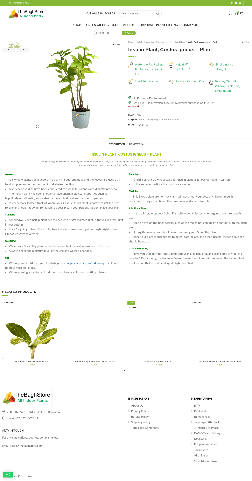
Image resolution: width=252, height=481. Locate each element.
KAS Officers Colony (207, 433)
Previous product (242, 42)
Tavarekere (201, 450)
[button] (8, 474)
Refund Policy (140, 416)
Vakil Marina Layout (206, 461)
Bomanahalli (202, 416)
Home (130, 42)
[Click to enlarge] (37, 126)
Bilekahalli (200, 411)
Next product (248, 42)
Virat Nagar (201, 455)
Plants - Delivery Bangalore (151, 120)
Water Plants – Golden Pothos (157, 361)
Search (157, 13)
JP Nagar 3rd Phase (206, 427)
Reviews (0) (136, 144)
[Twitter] (139, 125)
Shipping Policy (140, 422)
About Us (137, 405)
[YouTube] (236, 3)
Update (129, 33)
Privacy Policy (140, 411)
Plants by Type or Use (145, 42)
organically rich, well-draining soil (88, 263)
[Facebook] (229, 3)
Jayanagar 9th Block (207, 422)
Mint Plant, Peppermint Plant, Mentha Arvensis (220, 361)
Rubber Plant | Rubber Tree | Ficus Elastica (95, 361)
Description (117, 144)
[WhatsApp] (150, 125)
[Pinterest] (240, 3)
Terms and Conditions (145, 427)
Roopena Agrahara (205, 444)
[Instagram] (232, 3)
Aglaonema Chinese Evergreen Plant (32, 361)
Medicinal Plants (178, 42)
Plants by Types (162, 42)
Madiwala (200, 439)
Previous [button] (8, 50)
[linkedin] (147, 125)
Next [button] (22, 50)
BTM (197, 405)
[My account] (230, 13)
